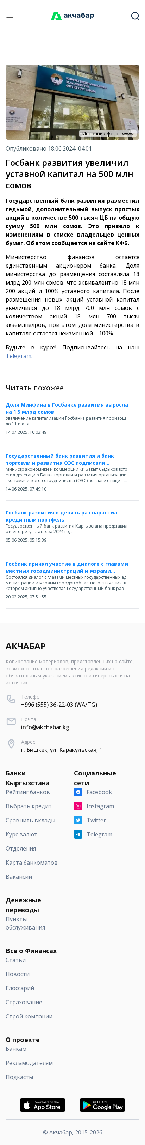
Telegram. (19, 356)
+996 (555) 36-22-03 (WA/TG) (59, 704)
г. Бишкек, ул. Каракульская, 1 (61, 750)
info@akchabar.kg (45, 727)
